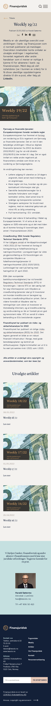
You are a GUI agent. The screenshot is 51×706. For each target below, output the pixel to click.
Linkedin (7, 78)
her (39, 361)
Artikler (31, 647)
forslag (41, 135)
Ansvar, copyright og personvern (17, 700)
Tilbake (12, 18)
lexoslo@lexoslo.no (10, 649)
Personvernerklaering (36, 660)
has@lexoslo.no (23, 599)
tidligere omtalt (16, 242)
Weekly (31, 643)
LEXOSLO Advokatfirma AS (14, 694)
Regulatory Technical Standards (18, 282)
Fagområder (33, 638)
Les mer (7, 424)
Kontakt (31, 655)
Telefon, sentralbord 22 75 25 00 (12, 642)
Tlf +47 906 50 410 (24, 604)
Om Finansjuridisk (35, 651)
